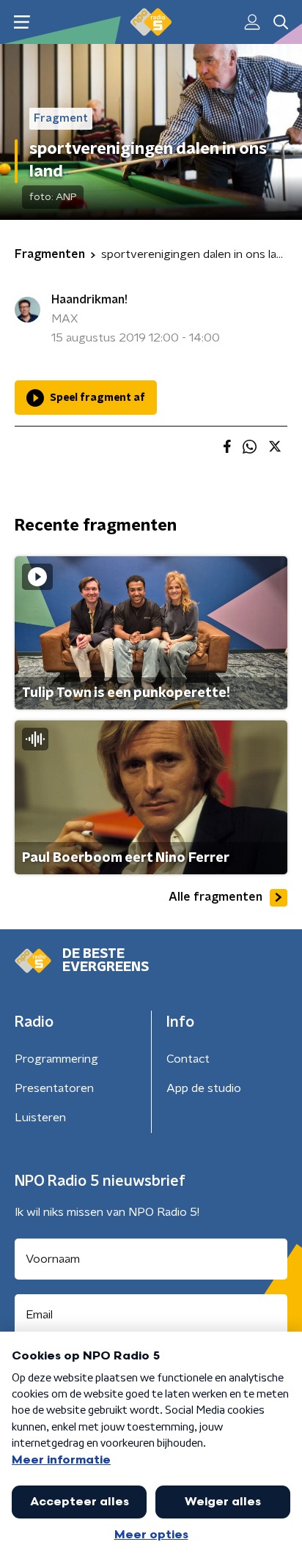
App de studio (203, 1088)
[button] (21, 22)
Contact (188, 1059)
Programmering (56, 1059)
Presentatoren (54, 1088)
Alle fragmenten (215, 897)
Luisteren (40, 1117)
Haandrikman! (89, 300)
